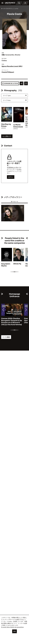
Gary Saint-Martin (6, 265)
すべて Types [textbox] (7, 95)
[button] (21, 207)
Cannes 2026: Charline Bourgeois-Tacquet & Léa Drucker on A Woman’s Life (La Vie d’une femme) (11, 322)
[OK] (14, 631)
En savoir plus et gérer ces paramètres (12, 627)
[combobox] (14, 95)
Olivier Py (17, 264)
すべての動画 (6, 337)
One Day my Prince (6, 125)
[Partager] (21, 83)
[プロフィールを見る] (25, 3)
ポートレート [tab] (14, 201)
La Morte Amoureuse (18, 126)
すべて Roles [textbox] (7, 100)
